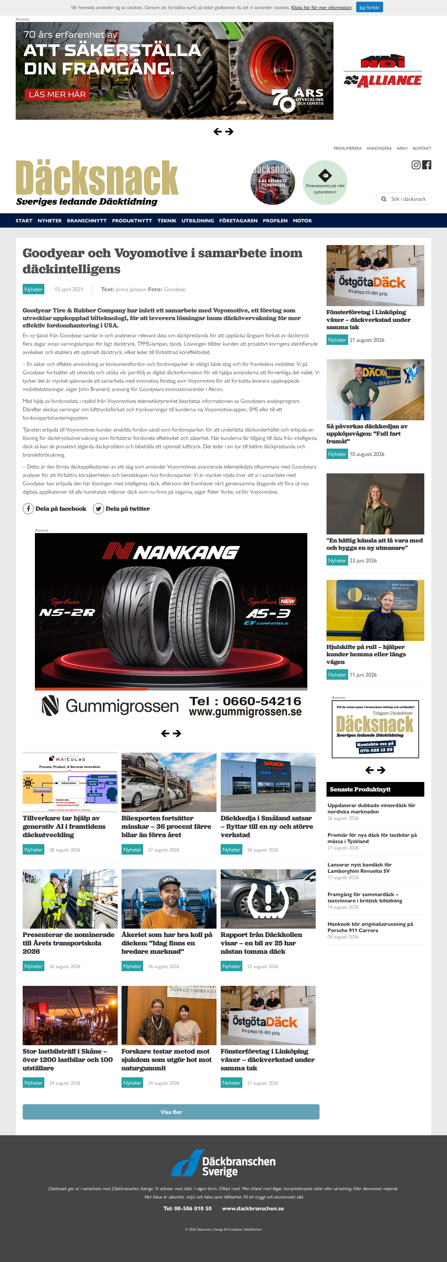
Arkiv (402, 148)
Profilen (275, 220)
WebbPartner (252, 1229)
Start (24, 220)
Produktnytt (132, 220)
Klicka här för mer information (321, 6)
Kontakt (422, 148)
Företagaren (238, 220)
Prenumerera (348, 148)
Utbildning (198, 220)
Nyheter (50, 220)
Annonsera (379, 148)
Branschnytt (87, 220)
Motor (302, 220)
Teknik (166, 220)
